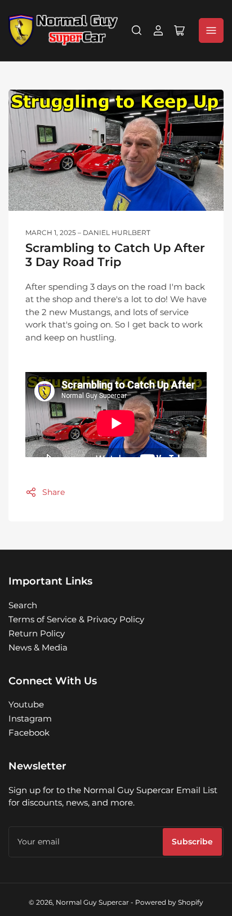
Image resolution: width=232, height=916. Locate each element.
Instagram (30, 718)
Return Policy (36, 633)
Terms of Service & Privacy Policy (76, 619)
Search (22, 605)
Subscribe (192, 842)
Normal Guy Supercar (92, 902)
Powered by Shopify (169, 902)
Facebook (29, 732)
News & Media (38, 647)
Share (53, 492)
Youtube (26, 704)
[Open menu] (211, 30)
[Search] (136, 30)
